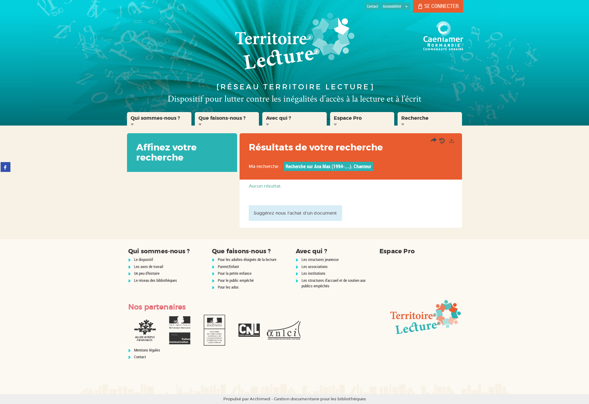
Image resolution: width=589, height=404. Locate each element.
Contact (140, 356)
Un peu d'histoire (147, 273)
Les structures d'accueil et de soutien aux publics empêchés (334, 283)
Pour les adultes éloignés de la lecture (247, 259)
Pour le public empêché (236, 280)
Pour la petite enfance (235, 273)
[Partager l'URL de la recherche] (434, 140)
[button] (159, 119)
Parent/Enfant (228, 266)
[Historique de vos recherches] (442, 140)
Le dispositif (143, 259)
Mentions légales (147, 350)
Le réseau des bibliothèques (155, 280)
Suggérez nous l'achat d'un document (295, 213)
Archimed (260, 399)
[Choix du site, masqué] (406, 6)
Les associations (315, 266)
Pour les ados (228, 287)
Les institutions (313, 273)
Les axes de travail (148, 266)
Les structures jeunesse (320, 259)
